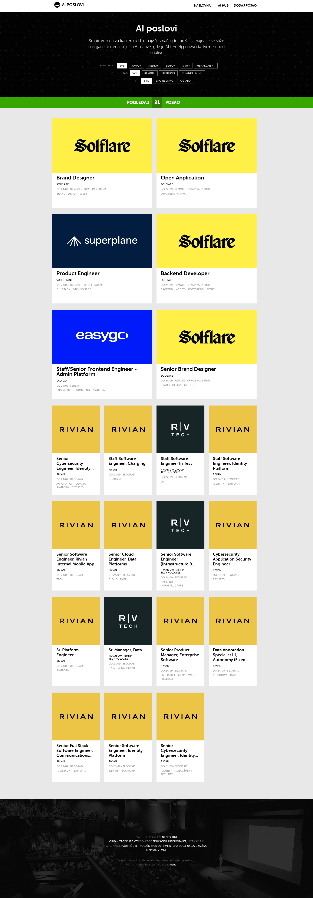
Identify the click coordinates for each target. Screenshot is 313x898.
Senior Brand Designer (188, 369)
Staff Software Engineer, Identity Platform (230, 463)
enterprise (168, 675)
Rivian (60, 474)
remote (149, 73)
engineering (165, 80)
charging (115, 479)
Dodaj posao (245, 5)
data (123, 579)
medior (153, 65)
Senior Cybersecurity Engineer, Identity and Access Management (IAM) (179, 755)
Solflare (62, 184)
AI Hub (223, 5)
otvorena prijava (173, 193)
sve (122, 65)
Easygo (61, 380)
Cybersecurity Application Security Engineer (232, 559)
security (78, 487)
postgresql (196, 289)
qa (163, 481)
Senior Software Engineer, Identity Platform (126, 750)
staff (186, 65)
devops (81, 483)
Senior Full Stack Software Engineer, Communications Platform (74, 753)
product (167, 678)
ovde (173, 864)
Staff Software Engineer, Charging (127, 461)
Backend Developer (185, 273)
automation (64, 483)
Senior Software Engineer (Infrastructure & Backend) (176, 561)
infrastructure (172, 585)
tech (59, 579)
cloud (113, 579)
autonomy (220, 675)
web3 (83, 193)
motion (189, 385)
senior (170, 65)
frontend (83, 390)
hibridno (168, 73)
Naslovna (202, 5)
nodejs (180, 289)
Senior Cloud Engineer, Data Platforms (122, 559)
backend (167, 289)
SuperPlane (64, 280)
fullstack (63, 289)
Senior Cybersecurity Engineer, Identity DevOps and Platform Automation (73, 470)
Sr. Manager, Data (125, 650)
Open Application (182, 178)
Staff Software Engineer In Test (176, 461)
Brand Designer (75, 178)
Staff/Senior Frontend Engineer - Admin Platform (96, 371)
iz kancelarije (192, 73)
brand (60, 193)
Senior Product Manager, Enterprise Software (180, 655)
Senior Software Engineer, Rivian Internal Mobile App (75, 559)
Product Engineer (78, 273)
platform (98, 390)
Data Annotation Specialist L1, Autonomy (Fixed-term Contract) (230, 657)
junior (136, 65)
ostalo (185, 80)
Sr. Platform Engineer (67, 652)
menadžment (206, 65)
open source (82, 289)
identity (218, 483)
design (72, 193)
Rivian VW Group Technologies (172, 471)
